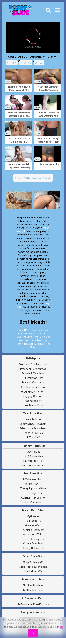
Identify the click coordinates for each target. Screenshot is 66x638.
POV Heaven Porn (33, 479)
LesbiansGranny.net (33, 530)
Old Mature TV (33, 520)
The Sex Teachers (33, 585)
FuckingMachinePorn (33, 391)
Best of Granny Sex (33, 539)
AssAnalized (33, 451)
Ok (33, 633)
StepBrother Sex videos (33, 566)
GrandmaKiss (33, 525)
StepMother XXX (33, 562)
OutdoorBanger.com (33, 387)
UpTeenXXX (33, 437)
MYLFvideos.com (33, 590)
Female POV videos (33, 373)
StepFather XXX (33, 571)
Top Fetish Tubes (33, 333)
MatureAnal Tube (33, 534)
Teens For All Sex (33, 433)
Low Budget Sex (33, 493)
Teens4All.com (33, 419)
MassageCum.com (33, 382)
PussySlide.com (33, 400)
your (40, 62)
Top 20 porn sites (33, 456)
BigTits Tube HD (33, 484)
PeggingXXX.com (33, 396)
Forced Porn (23, 330)
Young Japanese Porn (33, 488)
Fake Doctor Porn (33, 405)
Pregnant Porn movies (33, 368)
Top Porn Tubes (33, 340)
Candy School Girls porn (33, 423)
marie (13, 62)
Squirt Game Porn (33, 378)
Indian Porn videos (33, 502)
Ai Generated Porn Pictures (33, 604)
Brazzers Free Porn (33, 460)
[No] (61, 627)
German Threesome (33, 497)
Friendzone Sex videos (33, 428)
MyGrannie (33, 516)
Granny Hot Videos (33, 548)
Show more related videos (33, 177)
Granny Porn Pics (33, 543)
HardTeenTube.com (33, 465)
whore (27, 62)
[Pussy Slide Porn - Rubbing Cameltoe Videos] (19, 11)
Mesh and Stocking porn (33, 364)
